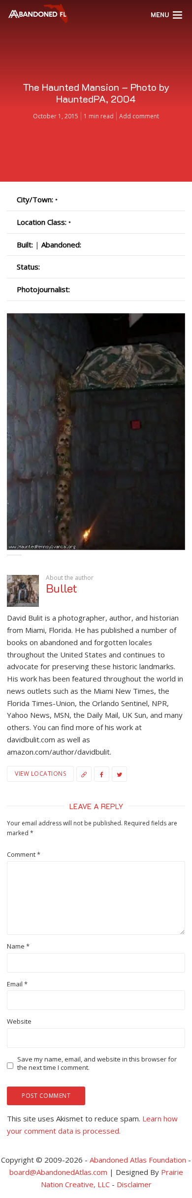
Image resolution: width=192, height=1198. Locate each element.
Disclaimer (134, 1184)
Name (18, 946)
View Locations (40, 773)
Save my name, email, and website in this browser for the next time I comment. (97, 1063)
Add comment (139, 116)
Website (19, 1021)
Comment (23, 854)
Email (17, 984)
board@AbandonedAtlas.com (58, 1172)
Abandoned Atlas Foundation (138, 1160)
